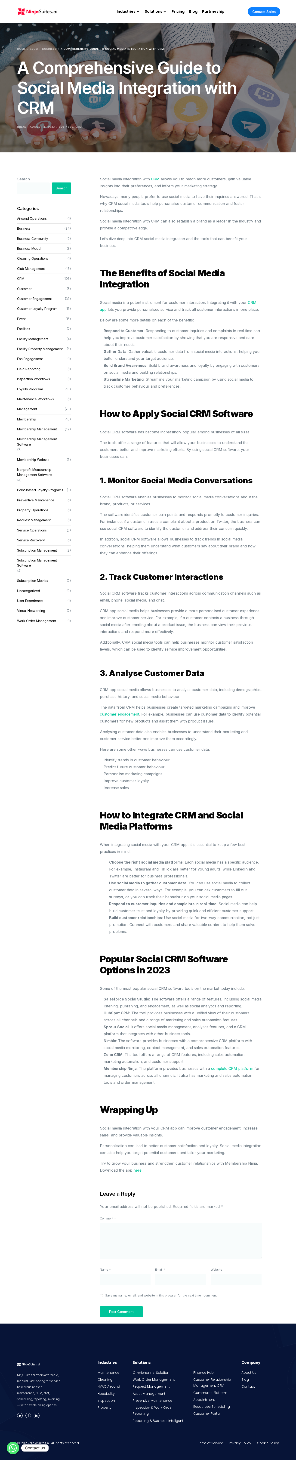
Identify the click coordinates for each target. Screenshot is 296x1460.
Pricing (178, 11)
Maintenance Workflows (35, 399)
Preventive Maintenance (35, 500)
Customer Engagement (34, 299)
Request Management (34, 520)
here (137, 1170)
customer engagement (119, 714)
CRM (78, 126)
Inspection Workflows (33, 379)
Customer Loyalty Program (37, 309)
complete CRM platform (232, 1068)
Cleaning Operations (32, 259)
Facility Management (32, 339)
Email (160, 1269)
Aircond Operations (32, 218)
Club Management (31, 269)
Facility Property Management (40, 349)
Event (21, 319)
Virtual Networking (31, 611)
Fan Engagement (30, 359)
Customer (24, 289)
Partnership (213, 11)
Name (105, 1269)
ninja (21, 126)
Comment (108, 1218)
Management (27, 409)
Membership (26, 419)
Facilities (23, 329)
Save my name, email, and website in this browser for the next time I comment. (161, 1295)
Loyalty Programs (30, 389)
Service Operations (32, 530)
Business (66, 126)
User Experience (30, 601)
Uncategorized (28, 591)
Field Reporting (28, 369)
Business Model (29, 249)
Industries (126, 11)
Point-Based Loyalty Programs (40, 490)
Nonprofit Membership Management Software (34, 472)
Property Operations (32, 510)
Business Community (32, 239)
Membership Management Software (37, 441)
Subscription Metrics (32, 581)
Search (23, 179)
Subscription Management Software (37, 562)
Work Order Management (36, 621)
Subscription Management (37, 550)
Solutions (153, 11)
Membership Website (33, 460)
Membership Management (37, 429)
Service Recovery (31, 540)
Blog (193, 11)
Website (216, 1269)
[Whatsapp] (13, 1448)
